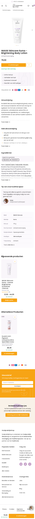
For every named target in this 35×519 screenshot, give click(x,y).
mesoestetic (6, 459)
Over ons (22, 493)
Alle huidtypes (17, 236)
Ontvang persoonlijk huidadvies (17, 415)
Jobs (20, 480)
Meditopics (5, 467)
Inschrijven (17, 386)
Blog (20, 489)
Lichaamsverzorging (18, 10)
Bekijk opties (9, 300)
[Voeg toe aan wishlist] (14, 261)
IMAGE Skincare (18, 215)
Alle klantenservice (8, 497)
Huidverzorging (6, 10)
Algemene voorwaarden (21, 510)
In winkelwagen (14, 65)
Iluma (15, 219)
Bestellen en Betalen (8, 480)
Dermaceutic (6, 451)
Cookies (11, 509)
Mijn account (23, 485)
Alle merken (5, 471)
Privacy (4, 509)
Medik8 (4, 463)
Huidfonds (15, 441)
